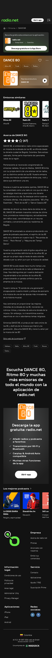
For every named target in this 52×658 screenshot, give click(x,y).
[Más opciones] (47, 60)
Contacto (34, 573)
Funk (17, 66)
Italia (17, 346)
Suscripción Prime (38, 588)
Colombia (27, 635)
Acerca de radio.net (39, 538)
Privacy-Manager (11, 598)
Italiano (7, 346)
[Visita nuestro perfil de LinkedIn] (32, 614)
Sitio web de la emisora (13, 339)
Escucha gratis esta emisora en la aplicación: (24, 35)
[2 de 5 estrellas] (9, 141)
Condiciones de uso (12, 576)
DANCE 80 (25, 82)
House (26, 66)
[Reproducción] (45, 80)
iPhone (7, 612)
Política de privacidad (8, 582)
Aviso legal (8, 588)
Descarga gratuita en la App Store (26, 49)
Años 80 (8, 66)
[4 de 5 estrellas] (17, 141)
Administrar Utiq (11, 593)
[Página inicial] (4, 28)
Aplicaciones (36, 578)
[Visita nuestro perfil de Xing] (38, 614)
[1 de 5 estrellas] (5, 141)
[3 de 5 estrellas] (13, 141)
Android (7, 622)
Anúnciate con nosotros (37, 549)
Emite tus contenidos (35, 557)
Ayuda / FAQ (36, 583)
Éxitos (35, 66)
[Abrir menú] (48, 20)
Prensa (34, 543)
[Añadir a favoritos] (40, 60)
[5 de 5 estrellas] (21, 141)
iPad (6, 617)
